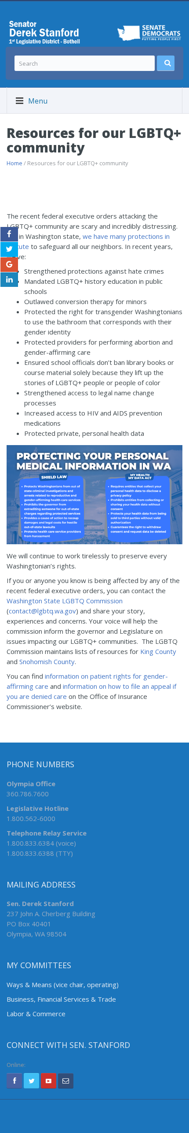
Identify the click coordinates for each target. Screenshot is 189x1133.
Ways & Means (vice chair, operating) (63, 984)
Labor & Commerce (36, 1013)
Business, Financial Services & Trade (61, 999)
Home (14, 163)
